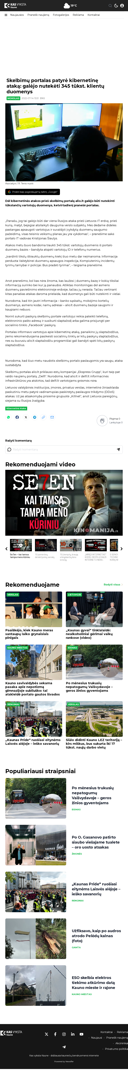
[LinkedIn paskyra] (73, 1034)
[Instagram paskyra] (64, 1034)
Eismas (72, 647)
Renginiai (13, 704)
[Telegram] (35, 417)
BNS (42, 98)
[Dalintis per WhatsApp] (8, 417)
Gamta (76, 947)
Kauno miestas (17, 647)
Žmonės (77, 853)
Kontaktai (94, 14)
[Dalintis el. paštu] (52, 417)
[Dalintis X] (26, 417)
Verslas (12, 594)
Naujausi (96, 1037)
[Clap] (102, 420)
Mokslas (13, 98)
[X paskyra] (46, 1034)
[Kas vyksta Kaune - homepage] (18, 6)
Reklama (78, 14)
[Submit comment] (118, 449)
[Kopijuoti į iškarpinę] (43, 417)
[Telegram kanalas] (64, 1047)
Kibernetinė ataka (16, 408)
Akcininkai (122, 1043)
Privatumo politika (116, 1048)
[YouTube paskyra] (81, 1034)
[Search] (110, 5)
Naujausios (17, 14)
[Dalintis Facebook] (17, 417)
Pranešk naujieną (38, 14)
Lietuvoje (74, 594)
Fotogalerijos (61, 14)
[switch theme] (116, 5)
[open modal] (122, 5)
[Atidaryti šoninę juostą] (6, 15)
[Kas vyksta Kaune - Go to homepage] (14, 1033)
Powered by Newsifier (64, 1061)
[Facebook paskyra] (55, 1034)
